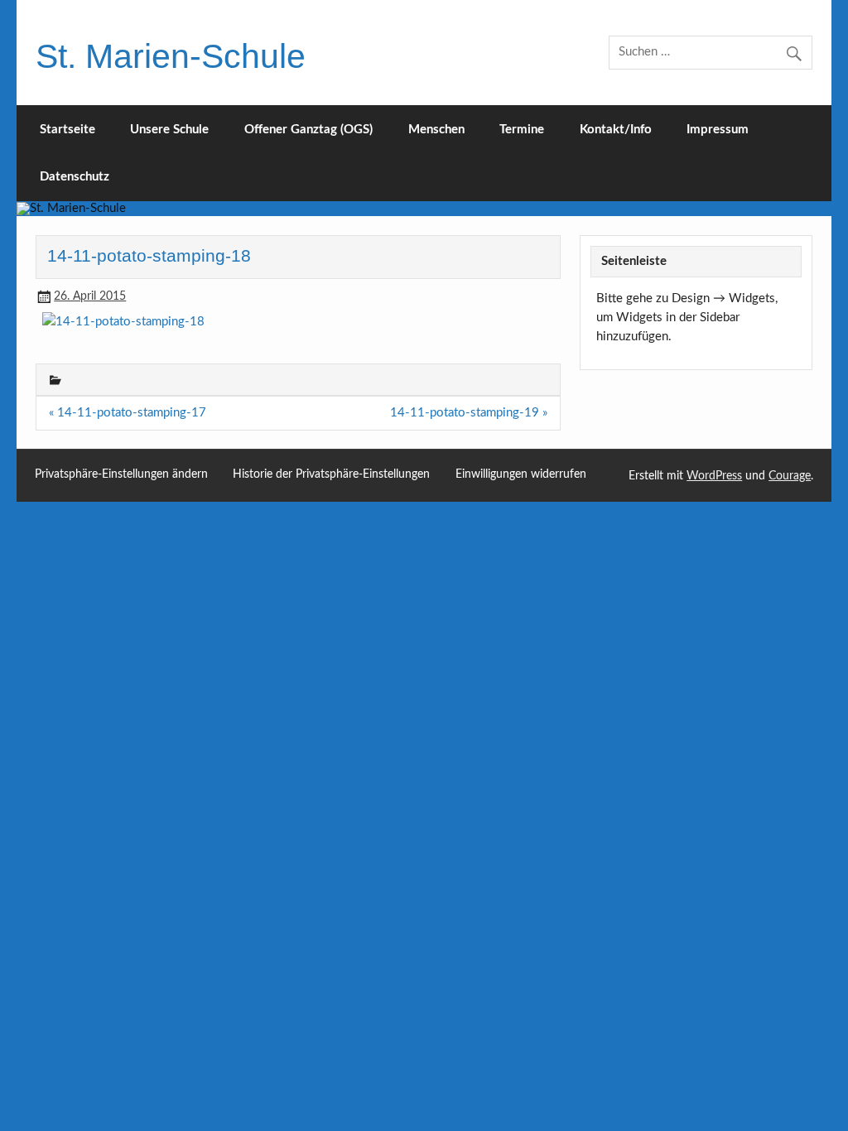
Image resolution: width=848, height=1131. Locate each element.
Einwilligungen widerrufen (520, 474)
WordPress (714, 476)
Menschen (436, 129)
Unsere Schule (169, 129)
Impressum (718, 129)
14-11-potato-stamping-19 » (468, 413)
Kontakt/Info (616, 129)
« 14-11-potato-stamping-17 (127, 413)
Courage (789, 476)
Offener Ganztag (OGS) (308, 129)
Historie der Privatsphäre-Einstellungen (331, 474)
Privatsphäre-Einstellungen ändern (121, 474)
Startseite (67, 129)
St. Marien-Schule (171, 56)
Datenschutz (74, 177)
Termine (521, 129)
